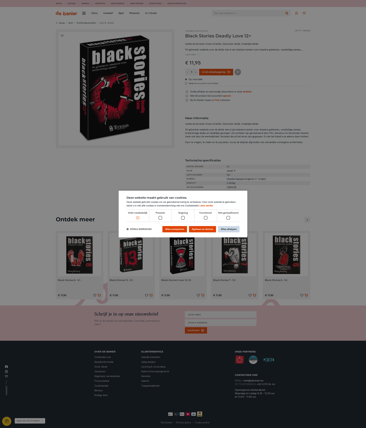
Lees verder (206, 205)
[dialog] (183, 214)
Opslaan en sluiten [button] (202, 229)
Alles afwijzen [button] (229, 229)
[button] (139, 229)
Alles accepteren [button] (174, 229)
